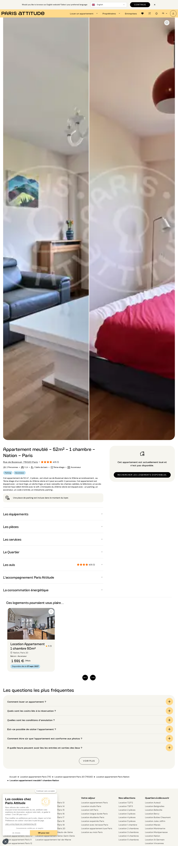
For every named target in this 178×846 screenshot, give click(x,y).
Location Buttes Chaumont (158, 817)
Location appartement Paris (94, 802)
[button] (5, 841)
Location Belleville (153, 810)
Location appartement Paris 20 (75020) (73, 776)
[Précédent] (7, 229)
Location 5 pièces (127, 821)
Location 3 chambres (129, 832)
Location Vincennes (154, 843)
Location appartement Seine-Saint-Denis (55, 836)
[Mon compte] (173, 13)
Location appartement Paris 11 (17, 839)
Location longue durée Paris (94, 813)
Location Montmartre (155, 828)
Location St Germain (154, 839)
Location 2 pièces (127, 810)
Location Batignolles (154, 806)
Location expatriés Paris (92, 821)
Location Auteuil (153, 802)
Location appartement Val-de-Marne (53, 839)
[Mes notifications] (156, 13)
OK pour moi (43, 833)
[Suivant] (170, 229)
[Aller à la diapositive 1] (30, 634)
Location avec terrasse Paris (94, 824)
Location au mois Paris (92, 832)
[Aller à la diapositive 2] (32, 634)
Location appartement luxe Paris (96, 828)
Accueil (13, 776)
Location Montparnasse (156, 832)
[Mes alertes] (149, 13)
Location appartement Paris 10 (17, 836)
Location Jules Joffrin (155, 821)
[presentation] (84, 13)
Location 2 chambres (129, 828)
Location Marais (152, 824)
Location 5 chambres (129, 839)
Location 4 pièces (127, 817)
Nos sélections (127, 798)
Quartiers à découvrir (157, 798)
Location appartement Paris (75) (35, 776)
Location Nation (152, 836)
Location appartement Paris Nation (112, 776)
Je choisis (16, 833)
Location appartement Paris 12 (17, 843)
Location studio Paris (91, 806)
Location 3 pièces (127, 813)
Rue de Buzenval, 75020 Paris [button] (20, 461)
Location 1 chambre (128, 824)
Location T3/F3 (126, 806)
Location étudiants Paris (92, 817)
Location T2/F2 (126, 802)
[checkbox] (166, 22)
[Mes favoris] (142, 13)
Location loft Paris (89, 810)
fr (163, 13)
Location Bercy (152, 813)
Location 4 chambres (129, 836)
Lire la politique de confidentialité (20, 824)
